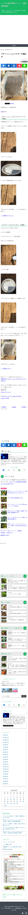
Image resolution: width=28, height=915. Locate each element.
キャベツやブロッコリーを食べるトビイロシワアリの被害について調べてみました (17, 588)
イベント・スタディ (8, 842)
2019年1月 (5, 764)
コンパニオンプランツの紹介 (14, 594)
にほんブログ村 (5, 398)
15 (10, 799)
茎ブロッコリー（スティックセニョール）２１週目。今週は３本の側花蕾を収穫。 (17, 666)
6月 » (5, 805)
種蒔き (19, 530)
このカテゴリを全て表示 (14, 883)
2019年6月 (5, 752)
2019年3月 (5, 759)
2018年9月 (5, 774)
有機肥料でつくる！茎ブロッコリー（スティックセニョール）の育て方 (17, 640)
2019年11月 (6, 740)
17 (17, 799)
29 (10, 803)
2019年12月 (6, 737)
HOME (14, 407)
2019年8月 (5, 747)
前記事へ (4, 407)
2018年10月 (6, 771)
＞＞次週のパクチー (6, 368)
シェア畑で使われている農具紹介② (16, 619)
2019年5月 (5, 754)
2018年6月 (5, 781)
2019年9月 (5, 744)
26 (23, 801)
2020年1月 (5, 735)
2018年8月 (5, 776)
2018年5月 (5, 783)
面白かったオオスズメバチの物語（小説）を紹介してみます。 (16, 581)
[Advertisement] (14, 30)
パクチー (4, 530)
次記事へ (24, 407)
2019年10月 (6, 742)
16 (14, 799)
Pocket (12, 103)
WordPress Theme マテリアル (17, 906)
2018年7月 (5, 778)
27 (4, 803)
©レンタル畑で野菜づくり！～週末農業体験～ (11, 908)
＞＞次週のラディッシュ (7, 215)
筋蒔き (3, 532)
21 (7, 801)
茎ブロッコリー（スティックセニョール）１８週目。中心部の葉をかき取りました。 (17, 525)
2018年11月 (6, 769)
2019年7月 (5, 749)
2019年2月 (5, 761)
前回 (2, 111)
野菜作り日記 (24, 61)
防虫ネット (10, 532)
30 (14, 803)
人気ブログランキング (6, 392)
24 (17, 801)
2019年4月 (5, 757)
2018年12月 (6, 766)
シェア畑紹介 (6, 844)
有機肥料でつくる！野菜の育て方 (11, 846)
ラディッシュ (12, 530)
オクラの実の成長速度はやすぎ (15, 497)
